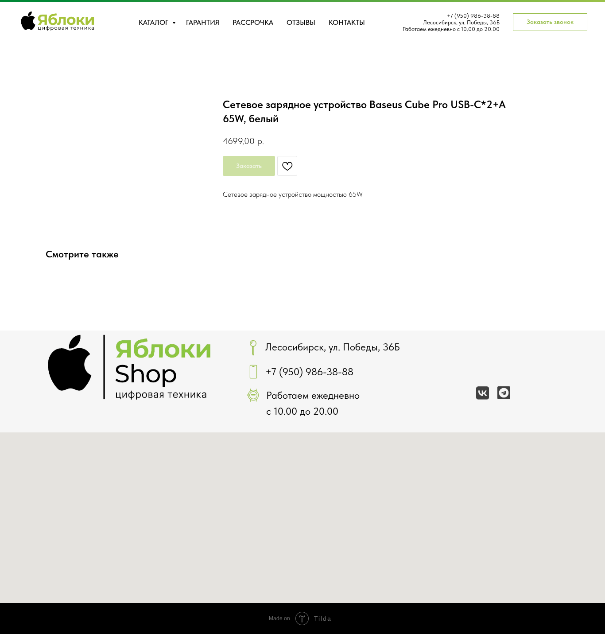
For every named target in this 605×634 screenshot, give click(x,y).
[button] (550, 22)
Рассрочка (253, 22)
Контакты (347, 22)
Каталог (154, 22)
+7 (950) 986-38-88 (473, 15)
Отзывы (301, 22)
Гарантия (202, 22)
